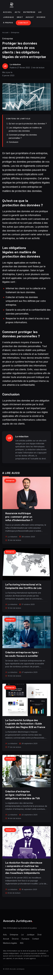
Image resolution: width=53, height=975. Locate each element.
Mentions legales (10, 943)
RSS (21, 943)
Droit (20, 17)
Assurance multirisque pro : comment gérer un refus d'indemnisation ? (18, 517)
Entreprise (29, 12)
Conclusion (13, 142)
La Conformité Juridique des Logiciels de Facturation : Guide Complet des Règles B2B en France (25, 724)
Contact (23, 23)
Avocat (30, 17)
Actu (17, 12)
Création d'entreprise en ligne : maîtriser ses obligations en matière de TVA (22, 795)
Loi (40, 12)
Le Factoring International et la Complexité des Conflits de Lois (23, 586)
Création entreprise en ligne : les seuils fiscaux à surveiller (21, 654)
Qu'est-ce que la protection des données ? (28, 123)
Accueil (7, 12)
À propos (8, 23)
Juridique (8, 17)
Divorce (41, 17)
